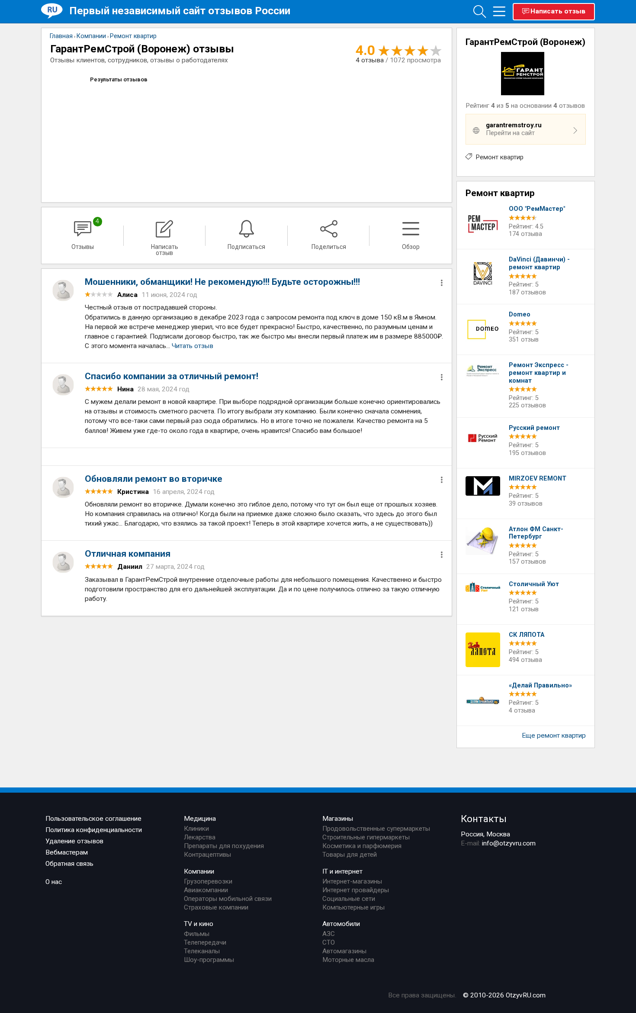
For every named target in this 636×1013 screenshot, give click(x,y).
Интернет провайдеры (355, 890)
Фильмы (196, 934)
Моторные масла (348, 960)
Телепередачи (205, 942)
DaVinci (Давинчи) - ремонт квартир (539, 263)
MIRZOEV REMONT (537, 478)
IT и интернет (342, 871)
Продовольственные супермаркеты (376, 828)
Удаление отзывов (74, 841)
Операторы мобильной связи (228, 899)
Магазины (337, 819)
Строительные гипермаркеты (366, 837)
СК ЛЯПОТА (526, 635)
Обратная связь (69, 864)
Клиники (196, 828)
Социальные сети (348, 899)
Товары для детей (349, 854)
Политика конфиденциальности (93, 830)
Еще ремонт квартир (554, 735)
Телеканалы (202, 951)
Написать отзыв (557, 11)
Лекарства (199, 837)
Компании (199, 871)
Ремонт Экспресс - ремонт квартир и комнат (539, 372)
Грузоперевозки (208, 881)
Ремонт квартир (499, 157)
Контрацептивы (207, 854)
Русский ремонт (534, 428)
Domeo (519, 314)
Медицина (200, 819)
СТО (328, 942)
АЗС (328, 934)
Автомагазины (344, 951)
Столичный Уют (534, 584)
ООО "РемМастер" (537, 209)
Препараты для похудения (224, 846)
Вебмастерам (66, 852)
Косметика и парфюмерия (362, 846)
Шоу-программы (209, 960)
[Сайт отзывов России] (55, 11)
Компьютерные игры (353, 907)
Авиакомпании (206, 890)
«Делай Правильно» (540, 685)
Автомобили (341, 924)
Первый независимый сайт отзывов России (179, 10)
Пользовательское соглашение (93, 819)
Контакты (484, 818)
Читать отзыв (192, 346)
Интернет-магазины (352, 881)
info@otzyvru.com (509, 843)
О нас (53, 882)
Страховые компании (216, 907)
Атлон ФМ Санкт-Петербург (536, 533)
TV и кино (198, 924)
